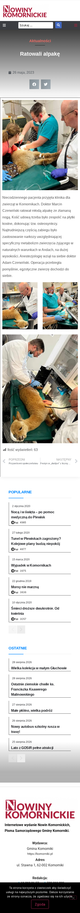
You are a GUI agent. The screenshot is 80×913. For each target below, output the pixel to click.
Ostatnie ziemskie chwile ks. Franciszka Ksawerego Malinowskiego (32, 689)
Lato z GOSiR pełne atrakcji (32, 748)
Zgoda (40, 904)
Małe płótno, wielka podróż (31, 710)
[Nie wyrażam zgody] (73, 898)
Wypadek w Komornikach (31, 565)
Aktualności (40, 41)
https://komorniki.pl (40, 853)
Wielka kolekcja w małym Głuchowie (39, 668)
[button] (34, 84)
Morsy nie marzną (25, 587)
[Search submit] (58, 25)
